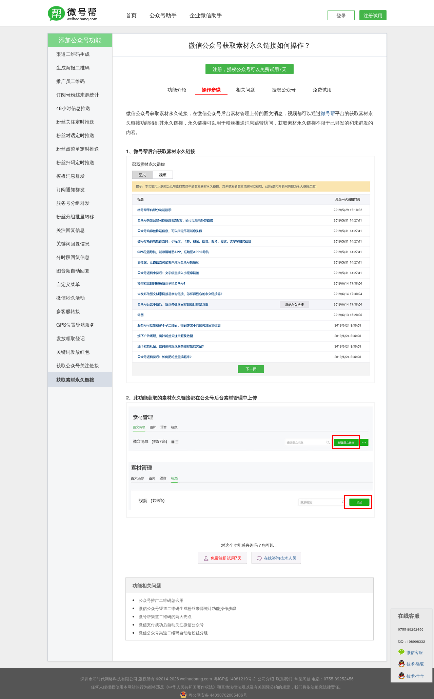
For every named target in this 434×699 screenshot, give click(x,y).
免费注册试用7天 (226, 558)
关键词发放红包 (73, 351)
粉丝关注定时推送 (75, 121)
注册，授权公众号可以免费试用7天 (250, 69)
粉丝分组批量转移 (75, 216)
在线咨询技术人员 (280, 558)
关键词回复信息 (73, 243)
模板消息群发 (70, 175)
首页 (131, 15)
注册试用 (372, 15)
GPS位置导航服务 (75, 324)
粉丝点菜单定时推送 (77, 148)
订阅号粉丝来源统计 (77, 94)
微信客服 (415, 652)
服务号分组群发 (73, 202)
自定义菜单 (68, 284)
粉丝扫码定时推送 (75, 162)
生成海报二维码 (73, 67)
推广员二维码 (70, 81)
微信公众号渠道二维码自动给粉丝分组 (173, 632)
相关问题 (245, 89)
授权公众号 (284, 89)
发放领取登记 (70, 338)
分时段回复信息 (73, 257)
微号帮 (328, 113)
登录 (341, 15)
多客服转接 (68, 311)
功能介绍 (176, 89)
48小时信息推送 (73, 108)
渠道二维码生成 (73, 53)
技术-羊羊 (415, 676)
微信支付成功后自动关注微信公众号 (171, 624)
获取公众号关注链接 (77, 365)
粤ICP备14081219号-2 (235, 678)
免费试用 (322, 89)
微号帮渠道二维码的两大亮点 (165, 616)
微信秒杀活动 (70, 297)
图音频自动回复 (73, 270)
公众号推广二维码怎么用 (161, 600)
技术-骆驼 (415, 664)
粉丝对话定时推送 (75, 135)
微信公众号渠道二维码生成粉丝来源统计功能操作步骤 (187, 608)
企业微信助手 (206, 15)
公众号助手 (163, 15)
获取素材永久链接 (75, 379)
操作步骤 (211, 89)
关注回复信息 (70, 229)
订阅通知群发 (70, 189)
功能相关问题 (147, 585)
